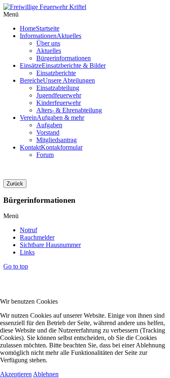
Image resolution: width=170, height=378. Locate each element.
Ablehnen (46, 374)
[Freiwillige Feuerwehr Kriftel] (44, 6)
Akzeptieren (16, 374)
